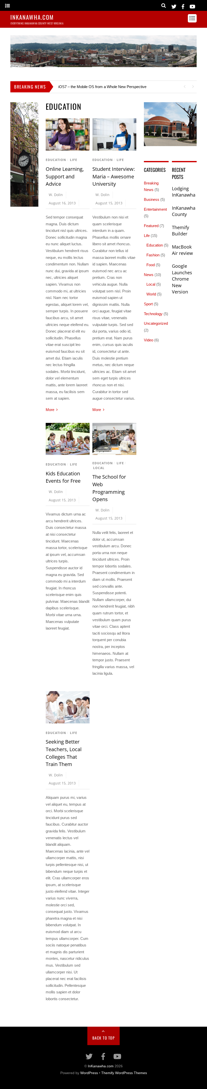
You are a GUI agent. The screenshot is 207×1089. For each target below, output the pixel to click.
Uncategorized (156, 323)
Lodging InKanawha (183, 191)
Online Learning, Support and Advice (65, 176)
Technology (153, 314)
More (50, 409)
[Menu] (7, 6)
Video (148, 340)
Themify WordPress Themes (124, 1073)
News (148, 275)
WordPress (89, 1073)
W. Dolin (56, 194)
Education (56, 160)
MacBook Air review (182, 250)
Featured (151, 226)
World (151, 294)
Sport (148, 304)
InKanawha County (183, 211)
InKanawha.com (101, 1066)
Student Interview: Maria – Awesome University (113, 176)
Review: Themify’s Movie (79, 87)
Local (99, 468)
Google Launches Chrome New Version (182, 279)
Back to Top (103, 1038)
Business (151, 199)
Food (150, 265)
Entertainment (155, 209)
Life (73, 160)
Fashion (153, 255)
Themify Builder (180, 230)
